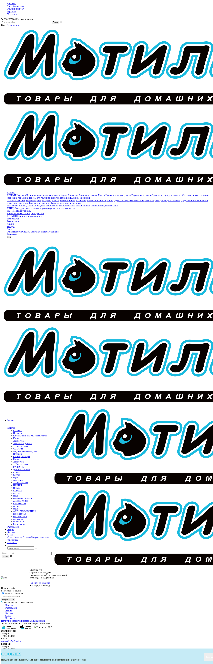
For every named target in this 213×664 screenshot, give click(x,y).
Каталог (11, 192)
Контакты (12, 234)
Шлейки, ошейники (80, 198)
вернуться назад (42, 585)
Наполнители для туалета (118, 195)
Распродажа (13, 218)
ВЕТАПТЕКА (14, 216)
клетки (49, 205)
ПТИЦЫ (11, 208)
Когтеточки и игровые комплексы (43, 195)
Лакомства (73, 195)
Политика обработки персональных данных (23, 621)
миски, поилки (83, 205)
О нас (10, 229)
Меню (10, 420)
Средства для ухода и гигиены (166, 195)
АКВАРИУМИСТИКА (18, 213)
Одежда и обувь (122, 200)
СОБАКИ (12, 200)
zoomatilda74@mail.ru (11, 641)
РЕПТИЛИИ (13, 211)
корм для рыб (37, 213)
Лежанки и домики (88, 195)
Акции (10, 224)
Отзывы (26, 231)
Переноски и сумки (141, 195)
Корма (64, 195)
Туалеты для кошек (60, 198)
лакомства (64, 205)
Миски (101, 195)
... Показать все (20, 446)
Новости (17, 231)
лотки (72, 205)
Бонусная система (40, 231)
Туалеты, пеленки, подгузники (66, 203)
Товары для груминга (39, 198)
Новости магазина (13, 593)
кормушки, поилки (54, 208)
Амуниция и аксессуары (29, 200)
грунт (23, 211)
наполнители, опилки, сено (104, 205)
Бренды (10, 226)
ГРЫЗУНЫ (12, 205)
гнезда (19, 208)
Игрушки (21, 195)
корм (55, 205)
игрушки (41, 205)
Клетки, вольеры (60, 200)
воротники (37, 216)
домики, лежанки (27, 205)
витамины (27, 216)
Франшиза (54, 231)
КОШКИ (11, 195)
